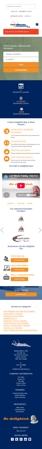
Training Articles (20, 409)
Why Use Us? (21, 431)
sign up (14, 11)
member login (25, 11)
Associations (20, 411)
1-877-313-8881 (21, 365)
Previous (2, 230)
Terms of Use (21, 385)
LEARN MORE (19, 260)
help (27, 16)
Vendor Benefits (20, 395)
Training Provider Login (19, 393)
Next (40, 230)
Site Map (21, 381)
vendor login (17, 16)
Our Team (21, 377)
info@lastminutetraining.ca (21, 369)
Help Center (20, 407)
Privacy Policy (21, 383)
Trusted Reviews (20, 150)
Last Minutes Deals (22, 157)
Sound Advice (18, 141)
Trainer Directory (20, 397)
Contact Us (21, 379)
